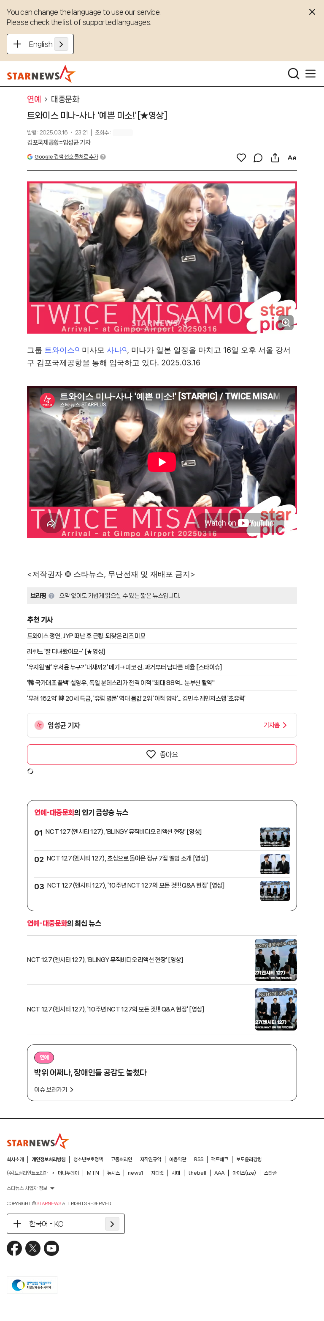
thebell (197, 1173)
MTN (93, 1173)
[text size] (292, 158)
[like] (241, 158)
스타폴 (270, 1173)
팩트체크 (219, 1159)
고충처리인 (121, 1159)
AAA (219, 1173)
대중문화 (65, 99)
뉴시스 (113, 1173)
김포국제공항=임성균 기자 (58, 142)
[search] (293, 73)
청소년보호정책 (88, 1159)
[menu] (310, 73)
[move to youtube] (51, 1248)
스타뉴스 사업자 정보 (27, 1188)
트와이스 (59, 349)
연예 (34, 99)
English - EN (48, 44)
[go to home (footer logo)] (38, 1140)
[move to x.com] (32, 1248)
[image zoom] (286, 322)
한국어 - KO (46, 1224)
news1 (135, 1173)
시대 (176, 1173)
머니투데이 (68, 1173)
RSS (198, 1159)
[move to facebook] (14, 1248)
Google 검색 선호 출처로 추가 (66, 156)
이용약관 (177, 1159)
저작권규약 (150, 1159)
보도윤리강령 (249, 1159)
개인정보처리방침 (48, 1159)
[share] (275, 158)
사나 (114, 349)
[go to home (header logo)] (41, 73)
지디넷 (157, 1173)
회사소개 (15, 1159)
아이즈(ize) (244, 1173)
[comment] (258, 158)
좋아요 (168, 754)
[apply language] (61, 44)
